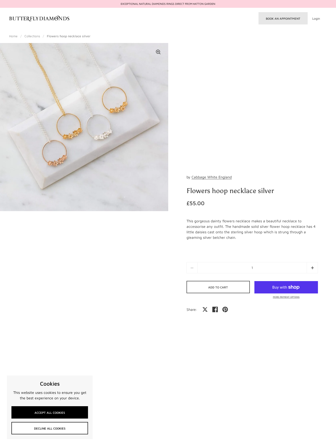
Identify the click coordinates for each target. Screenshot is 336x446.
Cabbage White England (212, 177)
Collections (32, 36)
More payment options (286, 297)
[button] (312, 267)
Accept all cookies (50, 412)
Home (13, 36)
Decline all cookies (49, 428)
